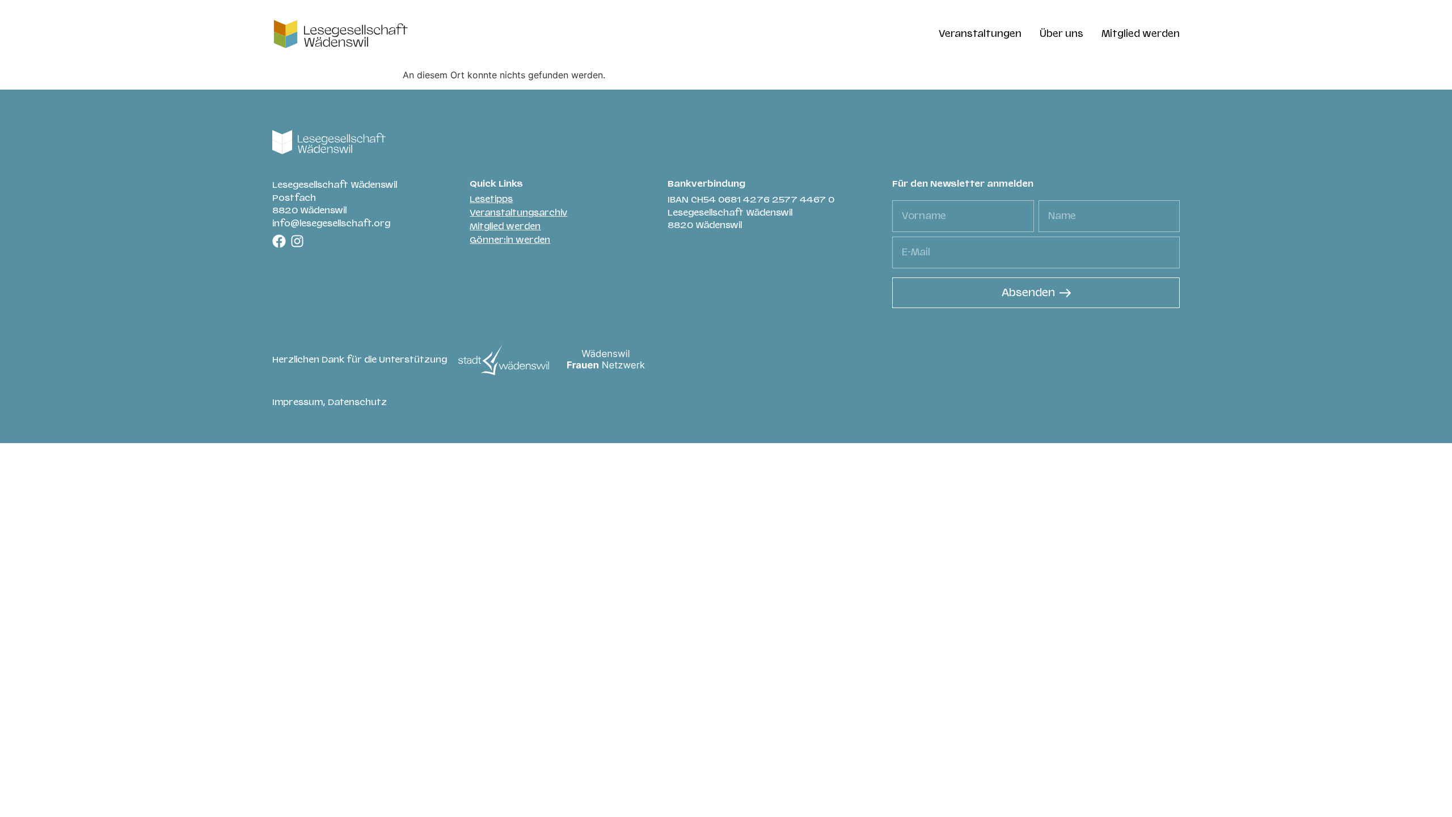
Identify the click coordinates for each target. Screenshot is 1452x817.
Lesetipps (491, 199)
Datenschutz (357, 402)
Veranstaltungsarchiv (518, 213)
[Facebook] (279, 241)
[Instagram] (297, 241)
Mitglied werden (1140, 33)
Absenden (1028, 292)
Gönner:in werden (510, 240)
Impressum (297, 402)
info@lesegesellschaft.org (331, 223)
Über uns (1061, 33)
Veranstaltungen (980, 33)
